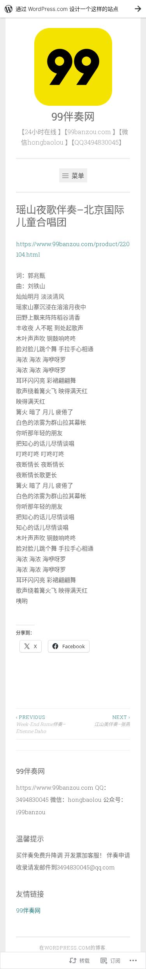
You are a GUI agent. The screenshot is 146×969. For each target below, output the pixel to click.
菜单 (77, 175)
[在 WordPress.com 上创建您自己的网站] (73, 8)
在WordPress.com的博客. (73, 948)
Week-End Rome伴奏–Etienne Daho (40, 724)
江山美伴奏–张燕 (112, 720)
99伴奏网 (73, 116)
